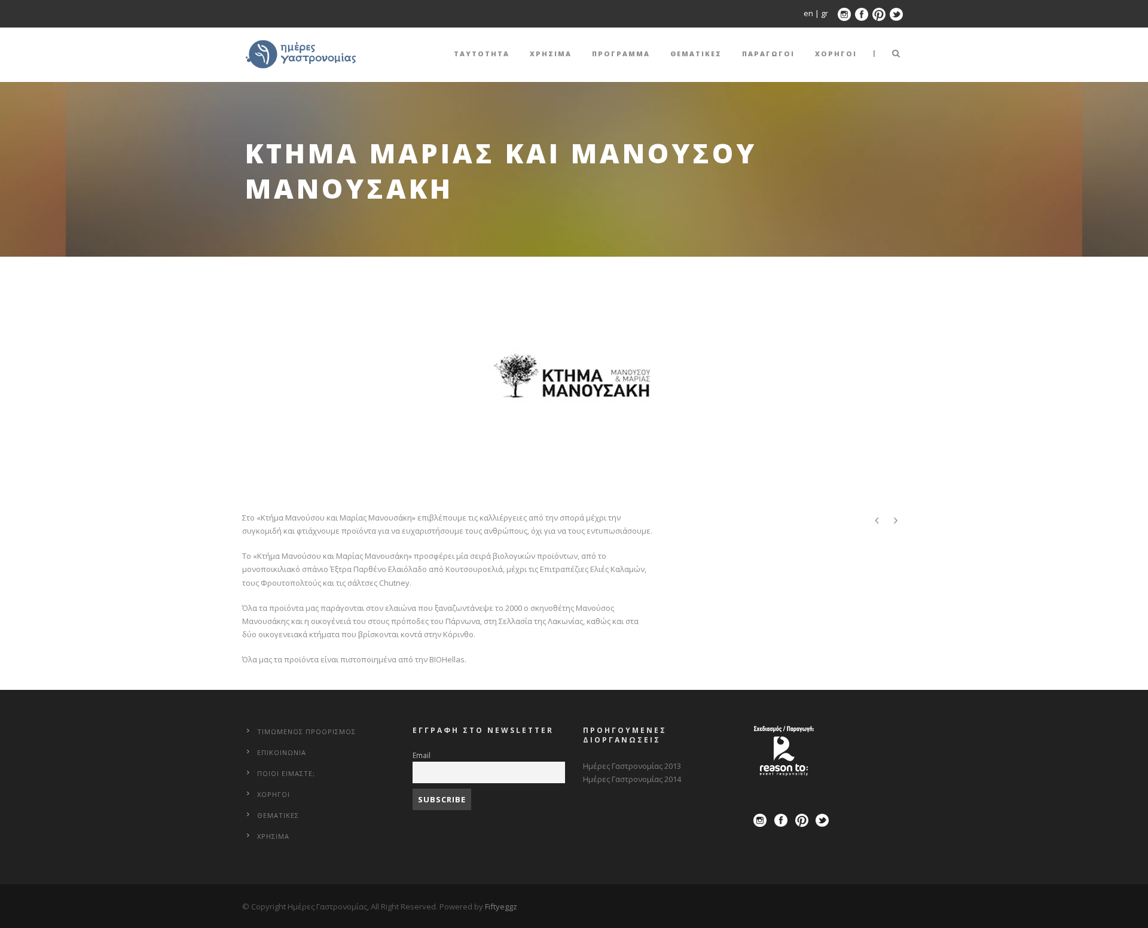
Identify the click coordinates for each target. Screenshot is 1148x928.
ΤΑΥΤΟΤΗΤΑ (481, 53)
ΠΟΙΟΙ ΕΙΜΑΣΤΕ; (286, 773)
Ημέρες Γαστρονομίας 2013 (632, 765)
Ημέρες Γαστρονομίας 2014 (632, 779)
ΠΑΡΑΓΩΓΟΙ (768, 53)
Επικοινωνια (281, 752)
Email (421, 755)
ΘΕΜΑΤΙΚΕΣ (696, 53)
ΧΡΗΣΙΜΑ (551, 53)
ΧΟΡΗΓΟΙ (836, 53)
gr (824, 13)
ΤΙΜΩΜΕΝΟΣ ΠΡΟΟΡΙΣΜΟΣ (306, 731)
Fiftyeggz (501, 906)
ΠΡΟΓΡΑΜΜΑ (621, 53)
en (809, 13)
